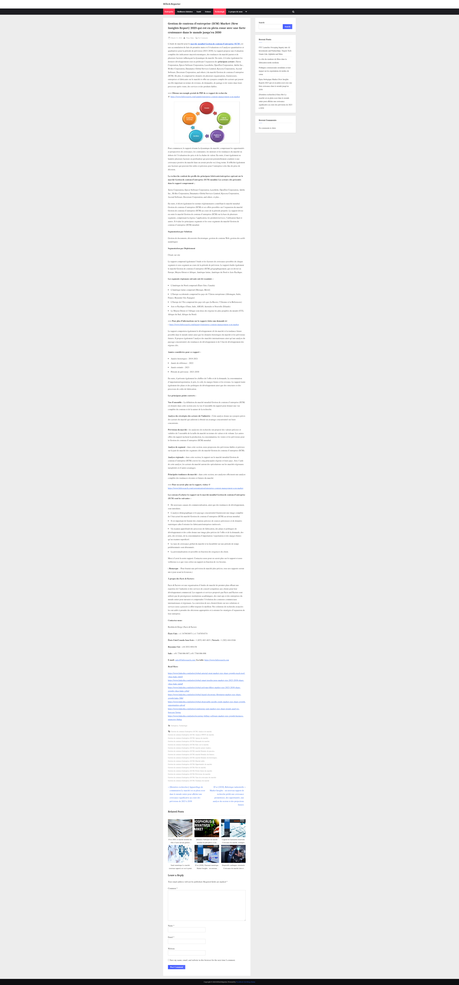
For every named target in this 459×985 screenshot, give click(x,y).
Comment (173, 888)
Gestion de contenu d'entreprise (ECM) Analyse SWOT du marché (191, 735)
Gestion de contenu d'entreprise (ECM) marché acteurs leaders (189, 748)
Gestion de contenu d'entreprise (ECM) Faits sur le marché (188, 744)
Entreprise (169, 11)
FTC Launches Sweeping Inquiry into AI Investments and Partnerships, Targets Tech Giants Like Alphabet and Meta (275, 51)
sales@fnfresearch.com (185, 660)
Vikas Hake (190, 38)
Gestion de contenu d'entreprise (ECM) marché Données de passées (191, 751)
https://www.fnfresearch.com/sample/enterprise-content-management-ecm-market (205, 96)
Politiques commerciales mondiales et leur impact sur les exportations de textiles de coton (275, 71)
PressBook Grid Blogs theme (245, 982)
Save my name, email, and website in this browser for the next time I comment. (202, 960)
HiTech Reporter (171, 4)
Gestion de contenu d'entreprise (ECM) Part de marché (186, 767)
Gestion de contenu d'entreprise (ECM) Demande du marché (188, 741)
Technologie (219, 11)
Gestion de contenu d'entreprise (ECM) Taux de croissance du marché (192, 777)
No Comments (203, 38)
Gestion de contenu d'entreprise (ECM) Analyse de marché (191, 731)
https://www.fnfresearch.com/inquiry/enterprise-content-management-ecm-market (204, 324)
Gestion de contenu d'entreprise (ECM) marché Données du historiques (192, 758)
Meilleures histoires (185, 11)
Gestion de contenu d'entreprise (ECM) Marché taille (186, 761)
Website (171, 948)
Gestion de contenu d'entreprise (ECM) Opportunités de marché (190, 764)
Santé (199, 11)
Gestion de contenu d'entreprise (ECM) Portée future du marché (190, 771)
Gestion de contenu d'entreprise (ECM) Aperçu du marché (188, 738)
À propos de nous (235, 11)
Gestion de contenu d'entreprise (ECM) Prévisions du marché (189, 774)
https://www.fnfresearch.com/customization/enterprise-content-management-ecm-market (205, 488)
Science (208, 11)
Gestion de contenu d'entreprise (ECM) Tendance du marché (188, 780)
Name (171, 925)
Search (261, 22)
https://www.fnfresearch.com (217, 660)
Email (171, 937)
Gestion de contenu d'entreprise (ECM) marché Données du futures (191, 754)
